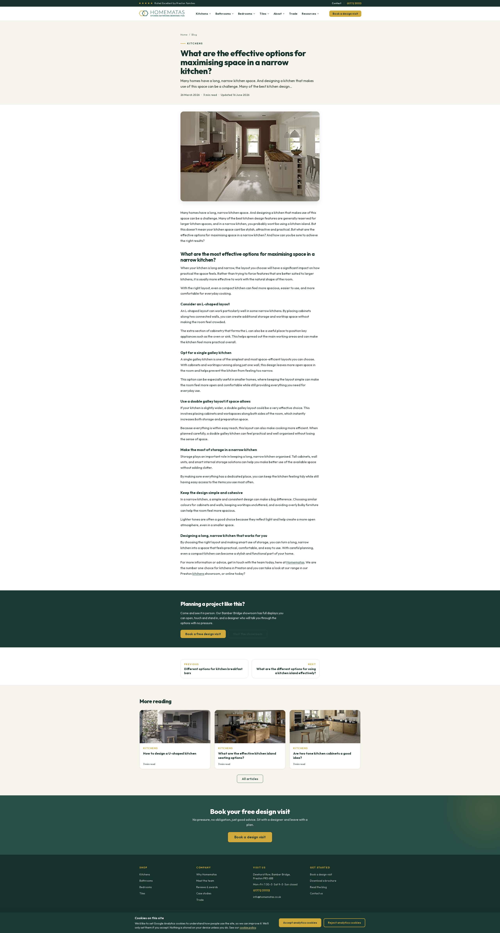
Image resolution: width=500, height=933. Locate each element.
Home (184, 34)
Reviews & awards (207, 887)
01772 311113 (354, 3)
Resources (309, 13)
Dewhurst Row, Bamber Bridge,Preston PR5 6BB (271, 876)
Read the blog (318, 887)
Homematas (295, 562)
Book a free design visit (203, 634)
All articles (250, 779)
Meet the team (205, 880)
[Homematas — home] (162, 13)
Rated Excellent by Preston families (167, 3)
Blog (194, 34)
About (278, 13)
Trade (293, 13)
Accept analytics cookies (300, 922)
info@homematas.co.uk (267, 897)
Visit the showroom (247, 634)
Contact (336, 3)
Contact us (316, 893)
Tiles (263, 13)
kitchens (198, 573)
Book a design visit (345, 13)
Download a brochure (323, 880)
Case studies (203, 893)
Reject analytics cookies (344, 922)
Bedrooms (245, 13)
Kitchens (202, 13)
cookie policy (248, 927)
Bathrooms (223, 13)
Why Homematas (206, 874)
